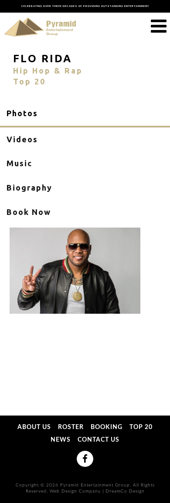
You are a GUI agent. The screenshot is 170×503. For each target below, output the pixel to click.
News (61, 440)
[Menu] (158, 26)
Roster (71, 428)
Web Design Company (75, 491)
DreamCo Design (125, 491)
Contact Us (98, 440)
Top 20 (141, 428)
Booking (106, 428)
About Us (34, 428)
